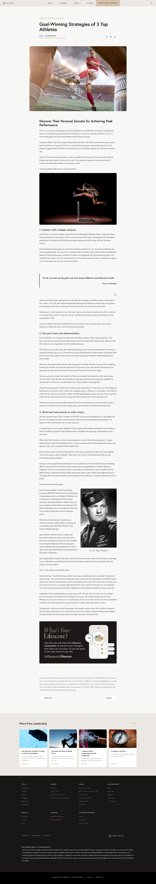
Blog (109, 788)
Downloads (111, 798)
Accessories (25, 804)
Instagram (36, 835)
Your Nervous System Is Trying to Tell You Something (33, 752)
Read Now (24, 764)
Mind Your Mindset (84, 788)
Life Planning (26, 788)
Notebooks (25, 798)
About (76, 3)
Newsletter (111, 791)
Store (91, 3)
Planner (63, 3)
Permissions (77, 877)
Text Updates (112, 801)
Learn (50, 3)
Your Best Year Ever (85, 798)
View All (134, 723)
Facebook (25, 835)
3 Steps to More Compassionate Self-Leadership (89, 753)
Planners (24, 791)
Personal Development (56, 18)
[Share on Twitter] (110, 37)
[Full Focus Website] (116, 835)
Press (23, 823)
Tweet (115, 294)
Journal (24, 795)
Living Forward (83, 801)
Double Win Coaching (56, 816)
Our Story (25, 816)
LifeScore (108, 3)
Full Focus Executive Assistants (59, 798)
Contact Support (84, 823)
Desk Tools (25, 801)
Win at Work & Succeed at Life (88, 791)
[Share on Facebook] (106, 37)
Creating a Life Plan (118, 751)
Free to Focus (54, 791)
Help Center (82, 820)
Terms (89, 877)
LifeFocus (53, 788)
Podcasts (110, 795)
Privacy (99, 877)
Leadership (43, 18)
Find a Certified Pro (56, 820)
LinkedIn (47, 835)
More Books (82, 804)
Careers (24, 820)
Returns (81, 816)
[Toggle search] (151, 3)
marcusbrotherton (50, 36)
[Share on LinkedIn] (115, 37)
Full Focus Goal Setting (57, 795)
